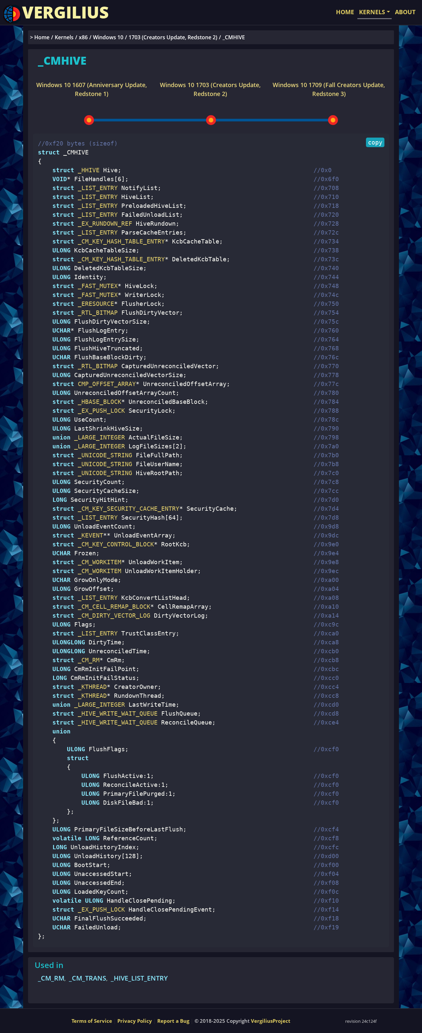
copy (375, 142)
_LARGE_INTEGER (98, 437)
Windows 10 (108, 37)
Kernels (64, 37)
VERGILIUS (65, 12)
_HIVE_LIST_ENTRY (139, 978)
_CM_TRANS (87, 978)
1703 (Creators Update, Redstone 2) (173, 37)
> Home (39, 37)
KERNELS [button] (372, 12)
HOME (345, 12)
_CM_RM (51, 978)
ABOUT (405, 12)
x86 (83, 37)
